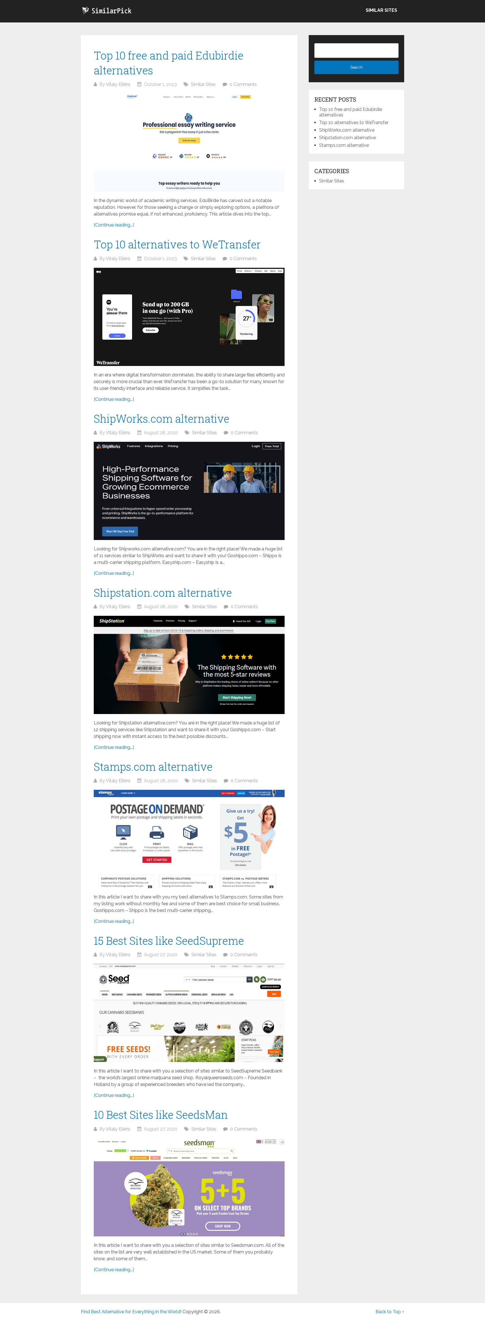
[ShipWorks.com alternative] (189, 491)
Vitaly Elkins (118, 84)
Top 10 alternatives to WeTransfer (177, 244)
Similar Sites (381, 10)
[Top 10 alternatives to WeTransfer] (189, 317)
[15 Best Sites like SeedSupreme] (189, 1013)
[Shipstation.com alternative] (189, 665)
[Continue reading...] (114, 225)
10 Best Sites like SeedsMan (161, 1115)
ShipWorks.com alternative (161, 418)
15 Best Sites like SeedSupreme (169, 941)
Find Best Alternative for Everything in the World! (131, 1311)
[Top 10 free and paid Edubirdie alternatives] (189, 142)
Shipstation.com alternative (163, 592)
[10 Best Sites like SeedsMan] (189, 1187)
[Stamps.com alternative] (189, 839)
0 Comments (243, 84)
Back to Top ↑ (390, 1311)
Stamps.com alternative (153, 766)
